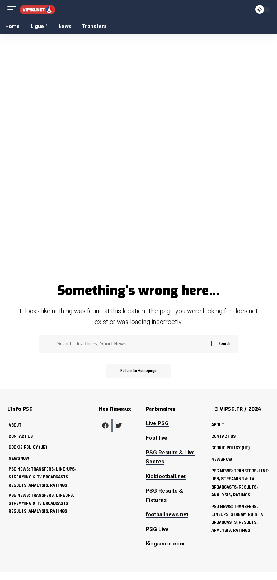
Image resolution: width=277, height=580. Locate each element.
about (15, 425)
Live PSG (157, 423)
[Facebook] (105, 425)
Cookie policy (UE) (28, 447)
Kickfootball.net (166, 476)
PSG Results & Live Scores (170, 457)
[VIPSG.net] (37, 9)
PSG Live (157, 529)
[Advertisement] (138, 225)
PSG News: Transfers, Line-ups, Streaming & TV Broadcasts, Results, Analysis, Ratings (42, 477)
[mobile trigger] (13, 9)
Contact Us (21, 436)
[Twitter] (118, 425)
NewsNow (19, 458)
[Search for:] (131, 344)
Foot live (156, 438)
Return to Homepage (138, 370)
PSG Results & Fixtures (164, 495)
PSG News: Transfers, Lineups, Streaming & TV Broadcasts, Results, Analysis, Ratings (41, 503)
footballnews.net (167, 514)
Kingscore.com (165, 543)
